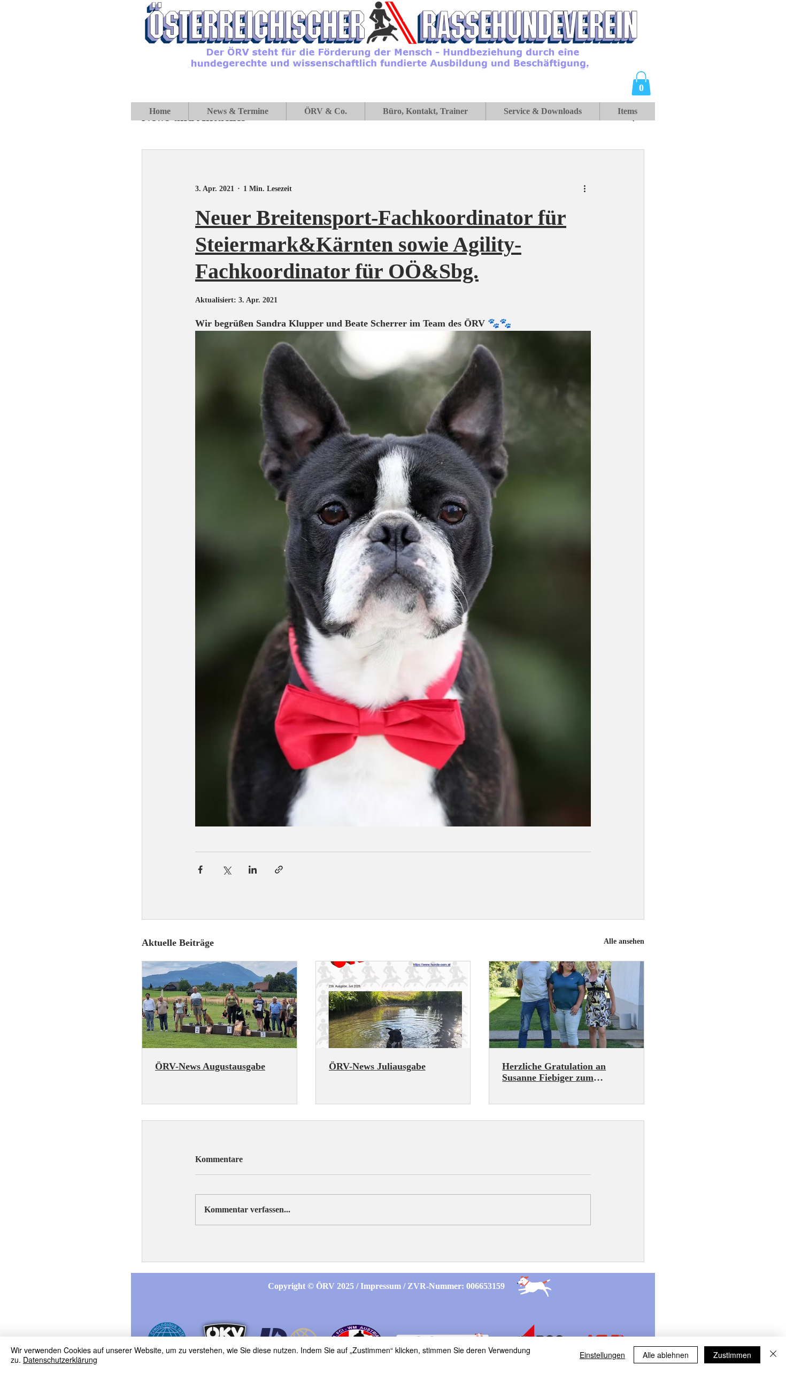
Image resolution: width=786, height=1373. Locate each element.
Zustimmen (732, 1354)
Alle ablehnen (666, 1354)
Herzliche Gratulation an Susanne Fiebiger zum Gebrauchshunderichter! (554, 1072)
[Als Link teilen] (279, 869)
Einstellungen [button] (602, 1354)
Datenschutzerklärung (60, 1359)
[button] (641, 83)
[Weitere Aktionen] (584, 188)
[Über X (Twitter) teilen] (226, 869)
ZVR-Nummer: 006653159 (456, 1286)
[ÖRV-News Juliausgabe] (393, 1004)
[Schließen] (773, 1354)
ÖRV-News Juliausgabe (377, 1066)
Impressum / (383, 1286)
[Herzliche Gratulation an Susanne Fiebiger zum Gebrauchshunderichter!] (566, 1004)
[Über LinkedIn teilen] (253, 869)
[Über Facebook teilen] (200, 869)
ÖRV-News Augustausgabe (210, 1066)
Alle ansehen (624, 941)
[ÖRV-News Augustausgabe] (219, 1004)
